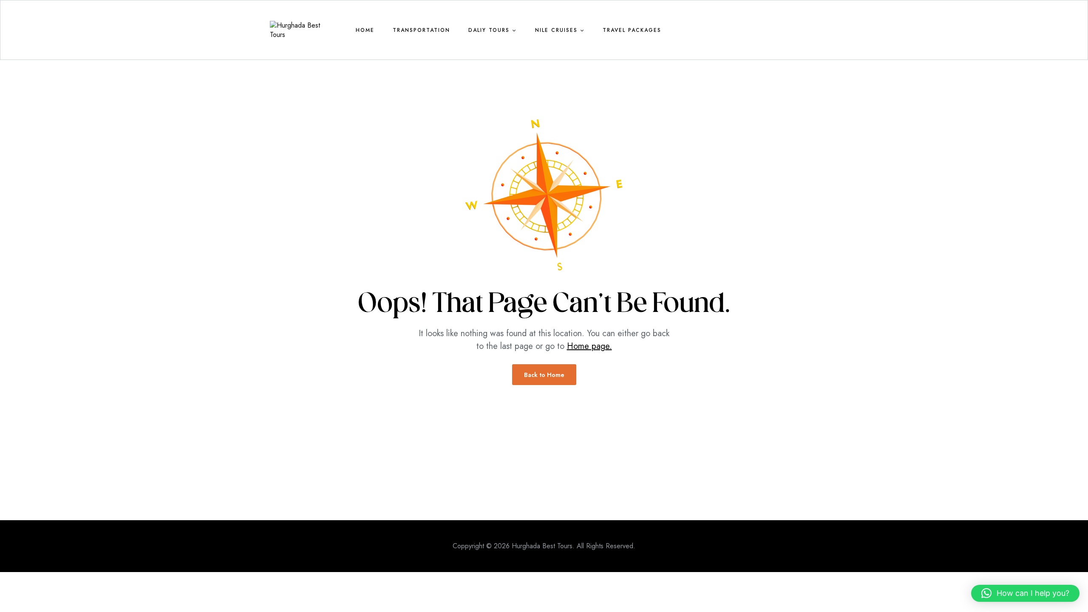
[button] (1025, 593)
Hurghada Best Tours (542, 546)
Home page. (589, 346)
